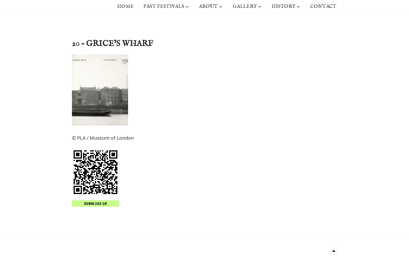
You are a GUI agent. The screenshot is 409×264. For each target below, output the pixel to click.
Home (125, 6)
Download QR (95, 203)
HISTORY (284, 6)
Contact (323, 6)
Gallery (245, 6)
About (208, 6)
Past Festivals (163, 6)
